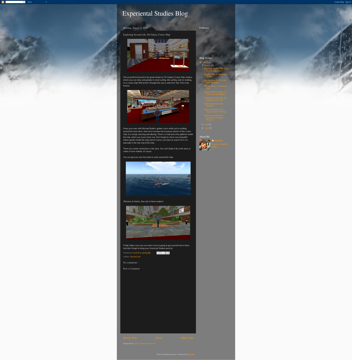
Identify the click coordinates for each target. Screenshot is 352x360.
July (207, 124)
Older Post (187, 337)
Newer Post (130, 337)
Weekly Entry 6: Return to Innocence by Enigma (215, 93)
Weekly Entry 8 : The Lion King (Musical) (215, 81)
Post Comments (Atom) (145, 343)
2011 (204, 62)
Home (158, 337)
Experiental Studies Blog (155, 13)
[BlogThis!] (160, 253)
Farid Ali (218, 141)
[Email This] (157, 253)
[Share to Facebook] (165, 253)
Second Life (135, 257)
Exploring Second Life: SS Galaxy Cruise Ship (215, 99)
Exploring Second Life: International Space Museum (214, 117)
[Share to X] (163, 253)
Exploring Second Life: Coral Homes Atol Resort (216, 70)
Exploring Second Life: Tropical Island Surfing (215, 111)
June (207, 128)
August (208, 65)
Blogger (191, 354)
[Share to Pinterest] (168, 253)
